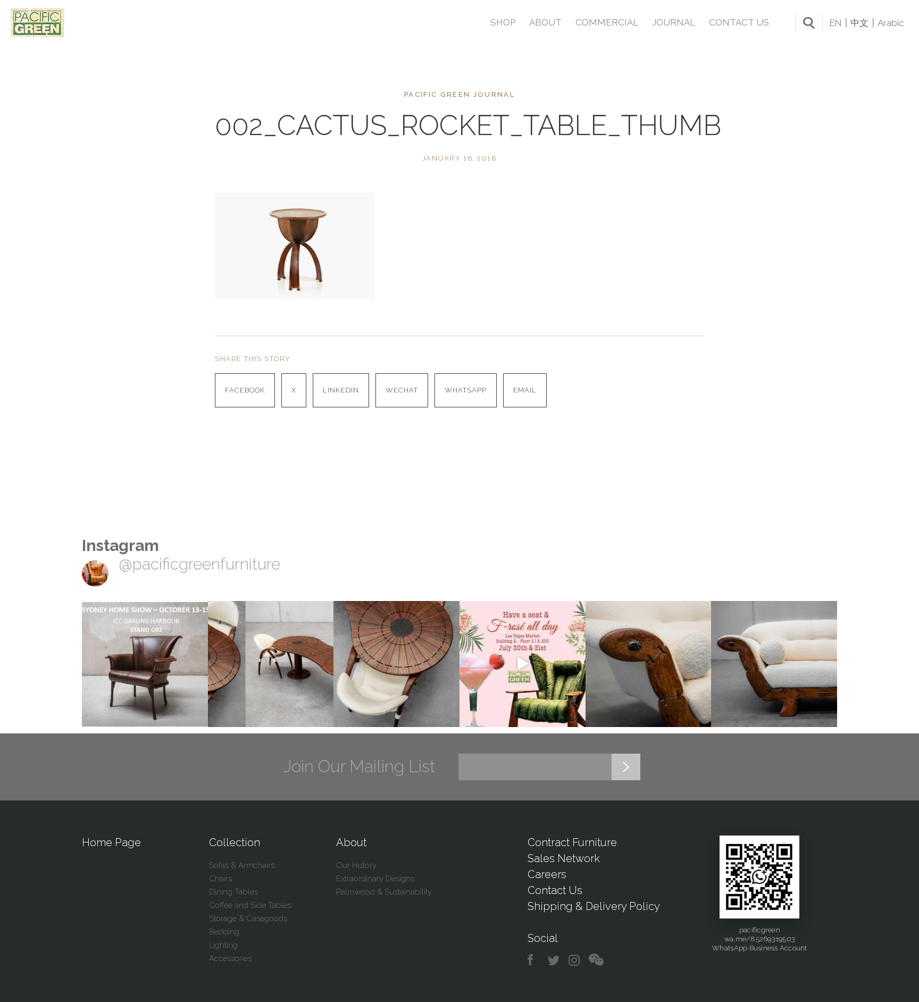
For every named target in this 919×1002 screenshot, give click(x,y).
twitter (554, 960)
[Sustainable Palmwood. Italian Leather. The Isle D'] (396, 664)
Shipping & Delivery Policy (594, 906)
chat (596, 960)
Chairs (220, 878)
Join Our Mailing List (359, 766)
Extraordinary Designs (375, 878)
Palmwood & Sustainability (384, 892)
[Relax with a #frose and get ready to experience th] (523, 664)
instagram (574, 960)
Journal (673, 22)
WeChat (402, 390)
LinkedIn (340, 390)
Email (525, 390)
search (809, 23)
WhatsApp (466, 390)
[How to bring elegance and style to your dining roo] (271, 664)
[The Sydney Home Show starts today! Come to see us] (145, 664)
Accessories (230, 958)
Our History (356, 865)
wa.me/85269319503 (759, 939)
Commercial (606, 22)
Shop (502, 22)
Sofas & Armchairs (241, 865)
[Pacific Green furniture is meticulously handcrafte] (649, 664)
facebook (534, 960)
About (545, 22)
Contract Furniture (572, 842)
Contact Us (739, 22)
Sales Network (564, 858)
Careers (547, 874)
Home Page (111, 842)
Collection (234, 842)
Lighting (223, 945)
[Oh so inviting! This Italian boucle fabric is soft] (774, 664)
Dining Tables (233, 892)
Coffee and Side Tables (250, 905)
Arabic (891, 23)
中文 (859, 23)
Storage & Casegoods (248, 918)
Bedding (224, 932)
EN (835, 23)
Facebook (245, 390)
